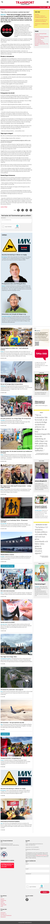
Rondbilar (37, 43)
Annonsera (3, 912)
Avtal (2, 906)
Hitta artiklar (43, 7)
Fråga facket (3, 904)
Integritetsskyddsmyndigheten (41, 36)
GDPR (36, 35)
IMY (38, 35)
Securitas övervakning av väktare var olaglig (14, 254)
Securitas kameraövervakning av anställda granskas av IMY (41, 16)
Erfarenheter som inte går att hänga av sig (14, 314)
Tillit (47, 43)
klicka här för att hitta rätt (41, 855)
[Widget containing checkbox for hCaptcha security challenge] (10, 226)
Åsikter (2, 901)
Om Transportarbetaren (6, 915)
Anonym (37, 33)
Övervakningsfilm (39, 41)
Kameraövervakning (39, 38)
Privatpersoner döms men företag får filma (14, 283)
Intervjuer (3, 903)
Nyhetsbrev (3, 917)
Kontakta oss (3, 914)
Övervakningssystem (39, 42)
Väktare (36, 45)
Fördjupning (3, 900)
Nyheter (2, 899)
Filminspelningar (42, 33)
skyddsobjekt (42, 43)
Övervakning (38, 39)
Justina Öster (4, 207)
